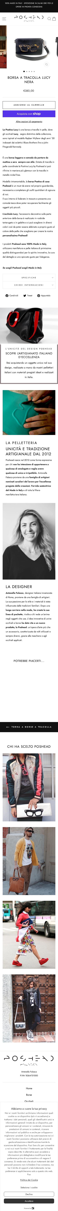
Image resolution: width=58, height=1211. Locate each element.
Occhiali (29, 1101)
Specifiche (29, 277)
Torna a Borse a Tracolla (31, 727)
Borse (29, 1095)
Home (29, 1088)
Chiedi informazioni (29, 285)
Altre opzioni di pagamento (29, 121)
